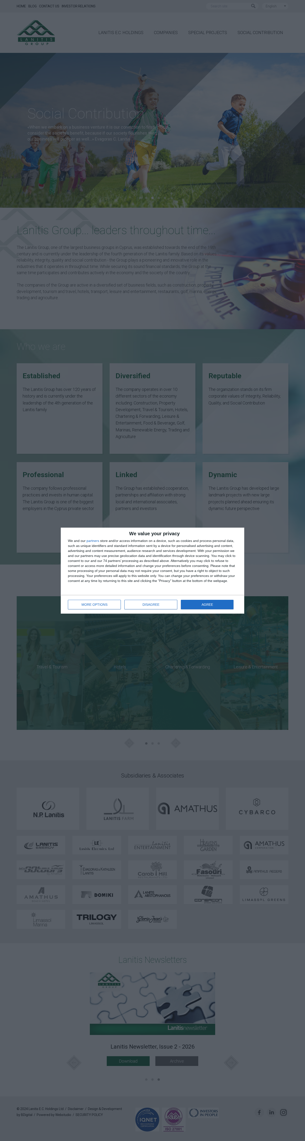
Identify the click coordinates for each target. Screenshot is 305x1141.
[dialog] (152, 571)
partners (92, 540)
